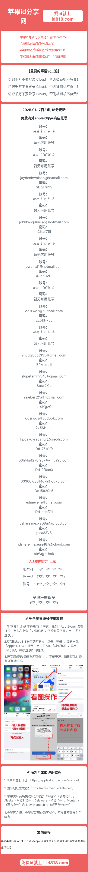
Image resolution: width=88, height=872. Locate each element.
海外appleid (36, 841)
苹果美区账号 (8, 841)
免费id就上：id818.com (44, 862)
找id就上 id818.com (62, 16)
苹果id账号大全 (68, 841)
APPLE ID (22, 841)
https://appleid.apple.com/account (54, 780)
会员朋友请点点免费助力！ (38, 43)
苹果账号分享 (51, 841)
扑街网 (81, 841)
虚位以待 (6, 847)
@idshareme (58, 37)
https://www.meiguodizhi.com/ (52, 788)
